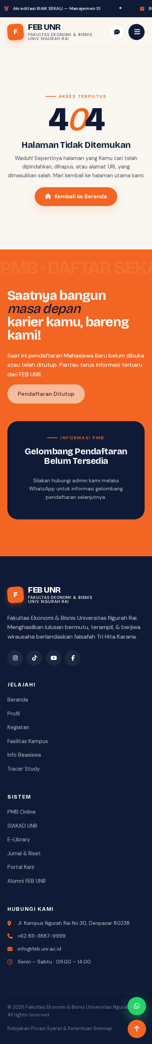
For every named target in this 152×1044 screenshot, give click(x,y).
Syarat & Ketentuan (69, 1028)
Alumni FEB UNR (26, 881)
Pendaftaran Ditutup (46, 394)
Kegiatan (18, 727)
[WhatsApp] (137, 1006)
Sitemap (102, 1028)
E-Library (18, 839)
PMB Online (21, 812)
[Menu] (136, 32)
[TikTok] (34, 658)
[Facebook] (72, 658)
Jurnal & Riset (24, 853)
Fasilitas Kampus (27, 741)
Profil (13, 713)
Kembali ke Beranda (81, 196)
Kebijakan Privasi (26, 1028)
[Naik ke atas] (137, 1029)
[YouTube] (53, 658)
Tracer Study (23, 769)
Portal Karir (21, 867)
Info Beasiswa (24, 755)
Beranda (17, 699)
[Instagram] (15, 658)
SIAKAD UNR (22, 826)
